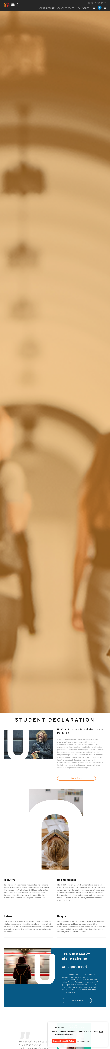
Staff (71, 8)
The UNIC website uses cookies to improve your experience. (75, 1032)
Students (62, 8)
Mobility (51, 8)
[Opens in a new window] (92, 3)
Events (85, 8)
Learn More (76, 778)
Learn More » (77, 1000)
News (77, 8)
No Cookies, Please (83, 1041)
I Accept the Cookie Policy (63, 1041)
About (41, 8)
